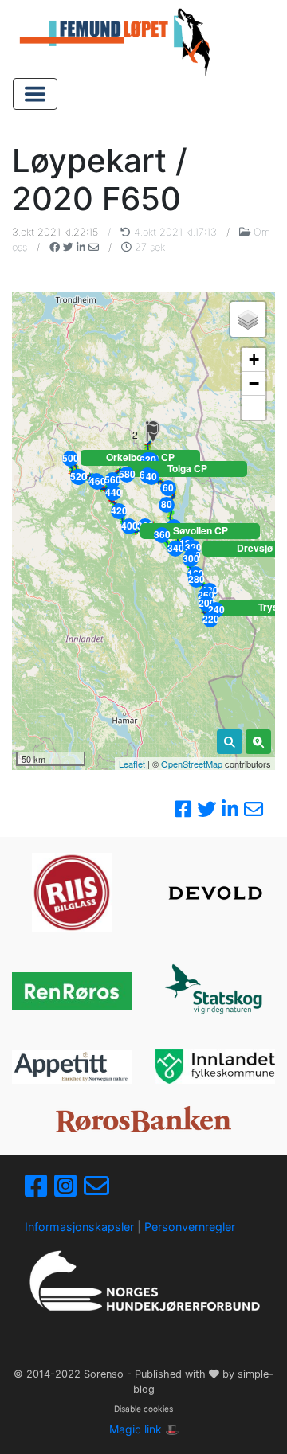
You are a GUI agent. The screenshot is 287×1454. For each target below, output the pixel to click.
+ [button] (254, 359)
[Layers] (247, 319)
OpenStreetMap (191, 763)
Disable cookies (143, 1408)
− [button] (254, 383)
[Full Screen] (253, 408)
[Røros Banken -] (143, 1119)
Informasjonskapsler (79, 1226)
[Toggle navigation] (35, 94)
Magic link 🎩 (144, 1429)
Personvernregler (189, 1226)
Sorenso (105, 1374)
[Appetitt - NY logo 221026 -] (72, 1067)
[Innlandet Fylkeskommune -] (215, 1067)
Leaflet (132, 763)
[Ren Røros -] (72, 990)
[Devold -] (215, 893)
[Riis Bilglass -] (72, 892)
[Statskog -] (215, 991)
